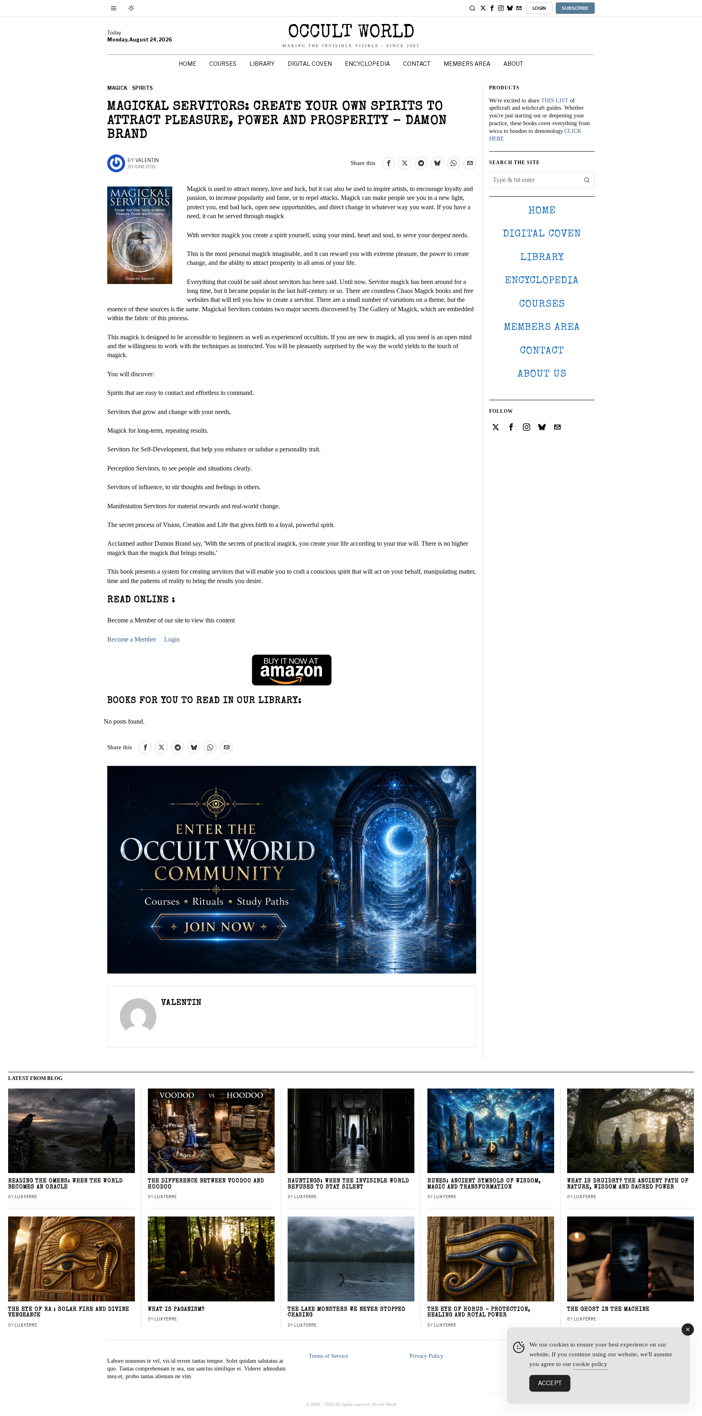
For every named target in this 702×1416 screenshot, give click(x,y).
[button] (586, 180)
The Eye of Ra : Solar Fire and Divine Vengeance (68, 1312)
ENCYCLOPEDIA (542, 281)
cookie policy (590, 1364)
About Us (542, 374)
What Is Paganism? (176, 1309)
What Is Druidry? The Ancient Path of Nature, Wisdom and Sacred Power (628, 1184)
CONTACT (542, 351)
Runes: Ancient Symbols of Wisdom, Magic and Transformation (484, 1184)
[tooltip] (483, 8)
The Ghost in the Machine (608, 1309)
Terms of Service (328, 1356)
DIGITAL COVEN (542, 234)
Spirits (142, 88)
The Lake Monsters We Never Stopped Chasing (346, 1312)
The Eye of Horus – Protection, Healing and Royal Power (479, 1312)
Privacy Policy (426, 1356)
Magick (117, 88)
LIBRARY (542, 258)
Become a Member (131, 639)
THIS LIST (554, 101)
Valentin (147, 160)
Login (172, 639)
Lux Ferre (26, 1196)
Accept (550, 1383)
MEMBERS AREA (542, 328)
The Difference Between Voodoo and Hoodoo (206, 1184)
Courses (542, 304)
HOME (542, 211)
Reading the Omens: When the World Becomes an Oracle (65, 1184)
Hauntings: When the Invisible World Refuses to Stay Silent (348, 1184)
